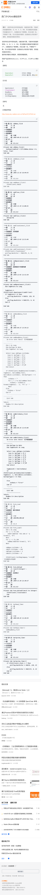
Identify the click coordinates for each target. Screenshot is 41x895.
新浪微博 (11, 866)
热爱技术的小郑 (6, 774)
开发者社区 (8, 876)
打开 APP (35, 2)
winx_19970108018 (7, 729)
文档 (3, 876)
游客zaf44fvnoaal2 (7, 707)
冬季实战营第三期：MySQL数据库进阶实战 (15, 849)
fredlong (4, 718)
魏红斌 (3, 797)
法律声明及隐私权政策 (8, 883)
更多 (3, 858)
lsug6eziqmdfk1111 (7, 763)
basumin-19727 (6, 696)
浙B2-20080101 (21, 887)
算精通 (3, 741)
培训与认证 (21, 876)
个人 (38, 11)
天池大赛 (14, 876)
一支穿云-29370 (6, 786)
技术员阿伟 (5, 752)
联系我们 (20, 871)
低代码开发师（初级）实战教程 (11, 846)
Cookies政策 (18, 883)
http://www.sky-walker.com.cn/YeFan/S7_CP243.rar (19, 114)
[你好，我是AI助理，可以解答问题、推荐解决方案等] (30, 7)
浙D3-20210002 (19, 890)
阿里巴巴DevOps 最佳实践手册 (11, 853)
